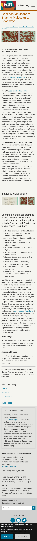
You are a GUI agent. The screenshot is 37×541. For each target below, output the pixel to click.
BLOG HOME (7, 403)
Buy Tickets (21, 5)
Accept (7, 536)
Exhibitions (6, 397)
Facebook (12, 520)
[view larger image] (10, 201)
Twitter (24, 520)
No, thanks (22, 536)
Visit (3, 388)
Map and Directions (9, 467)
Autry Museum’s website (23, 311)
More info (10, 532)
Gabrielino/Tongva (11, 420)
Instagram (18, 520)
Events (4, 392)
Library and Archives (12, 27)
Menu (33, 5)
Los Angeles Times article (18, 91)
